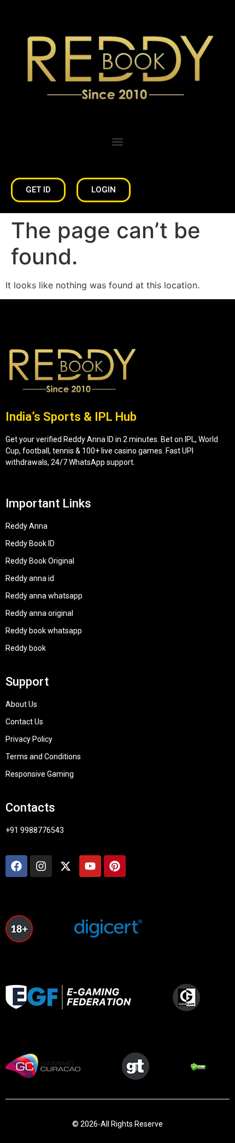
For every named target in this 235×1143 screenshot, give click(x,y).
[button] (118, 141)
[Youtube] (90, 866)
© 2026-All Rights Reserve (117, 1124)
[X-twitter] (66, 866)
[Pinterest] (115, 866)
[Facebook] (16, 866)
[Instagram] (41, 866)
